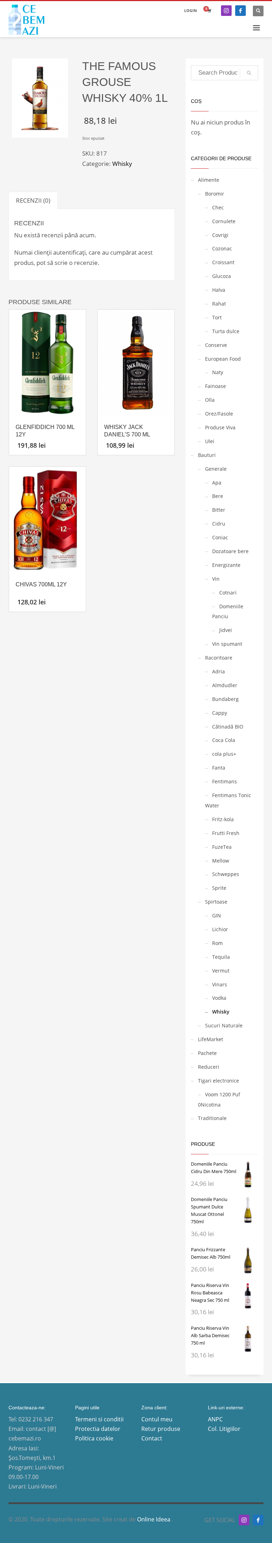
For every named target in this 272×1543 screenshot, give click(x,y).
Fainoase (215, 386)
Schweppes (225, 874)
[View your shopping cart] (209, 10)
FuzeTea (222, 846)
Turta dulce (225, 331)
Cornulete (224, 221)
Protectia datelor (97, 1429)
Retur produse (160, 1429)
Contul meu (156, 1419)
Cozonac (222, 248)
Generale (216, 468)
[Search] (249, 72)
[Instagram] (226, 10)
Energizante (226, 565)
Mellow (220, 860)
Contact (151, 1438)
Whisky (122, 163)
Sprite (219, 887)
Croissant (223, 262)
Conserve (216, 345)
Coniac (220, 537)
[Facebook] (240, 10)
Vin (216, 578)
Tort (217, 317)
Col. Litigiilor (224, 1429)
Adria (218, 671)
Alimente (208, 179)
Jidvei (225, 630)
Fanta (218, 767)
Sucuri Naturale (224, 1025)
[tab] (33, 200)
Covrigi (220, 235)
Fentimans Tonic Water (228, 800)
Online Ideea (154, 1519)
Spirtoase (216, 901)
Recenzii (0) (33, 200)
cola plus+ (224, 753)
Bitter (218, 509)
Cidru (218, 523)
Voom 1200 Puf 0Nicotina (219, 1099)
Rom (217, 943)
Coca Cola (223, 740)
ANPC (215, 1419)
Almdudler (224, 685)
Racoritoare (218, 657)
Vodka (219, 997)
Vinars (219, 984)
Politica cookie (94, 1438)
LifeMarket (210, 1039)
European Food (223, 358)
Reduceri (208, 1066)
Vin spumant (227, 643)
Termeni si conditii (99, 1419)
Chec (218, 207)
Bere (217, 496)
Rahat (219, 303)
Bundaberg (225, 699)
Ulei (209, 441)
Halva (218, 289)
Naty (217, 372)
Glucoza (221, 276)
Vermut (221, 970)
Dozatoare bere (230, 551)
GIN (216, 915)
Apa (216, 482)
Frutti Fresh (225, 833)
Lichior (220, 929)
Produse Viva (220, 427)
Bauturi (207, 455)
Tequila (221, 956)
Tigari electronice (218, 1080)
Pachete (207, 1053)
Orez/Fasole (219, 413)
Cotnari (228, 592)
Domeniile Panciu (227, 611)
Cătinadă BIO (227, 726)
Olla (210, 399)
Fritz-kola (223, 819)
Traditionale (212, 1118)
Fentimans (224, 781)
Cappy (219, 712)
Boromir (214, 193)
